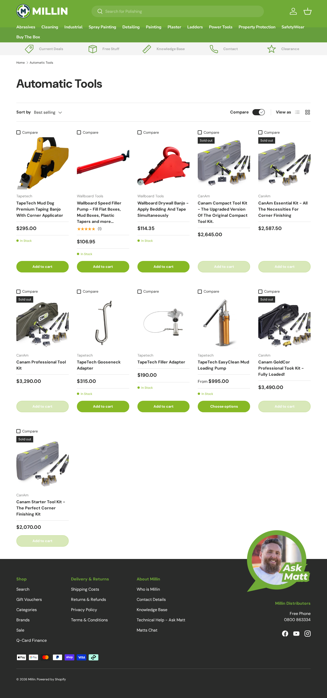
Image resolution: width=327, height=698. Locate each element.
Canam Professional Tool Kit (41, 365)
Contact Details (151, 599)
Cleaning (49, 27)
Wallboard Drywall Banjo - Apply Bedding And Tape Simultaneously (163, 209)
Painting (153, 27)
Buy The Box (28, 37)
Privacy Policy (84, 609)
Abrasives (25, 27)
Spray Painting (102, 27)
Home (20, 62)
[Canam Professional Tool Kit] (42, 322)
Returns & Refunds (88, 599)
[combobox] (177, 11)
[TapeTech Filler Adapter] (163, 322)
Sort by (23, 112)
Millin (32, 679)
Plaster (174, 27)
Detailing (131, 27)
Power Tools (220, 27)
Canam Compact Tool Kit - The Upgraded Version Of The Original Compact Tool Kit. (223, 212)
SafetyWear (293, 27)
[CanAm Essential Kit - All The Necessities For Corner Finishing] (284, 163)
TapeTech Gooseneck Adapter (99, 365)
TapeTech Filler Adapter (161, 362)
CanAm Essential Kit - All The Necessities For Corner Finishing (283, 209)
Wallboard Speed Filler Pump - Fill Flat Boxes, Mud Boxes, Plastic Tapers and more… (99, 212)
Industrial (73, 27)
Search (22, 589)
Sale (20, 630)
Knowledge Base (152, 609)
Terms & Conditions (89, 620)
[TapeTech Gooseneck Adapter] (103, 322)
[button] (307, 11)
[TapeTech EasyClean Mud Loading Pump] (224, 322)
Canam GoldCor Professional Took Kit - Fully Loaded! (281, 368)
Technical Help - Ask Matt (161, 620)
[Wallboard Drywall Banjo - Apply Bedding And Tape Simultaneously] (163, 163)
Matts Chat (147, 630)
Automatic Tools (41, 62)
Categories (26, 609)
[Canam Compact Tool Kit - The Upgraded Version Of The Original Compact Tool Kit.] (224, 163)
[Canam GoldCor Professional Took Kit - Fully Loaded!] (284, 322)
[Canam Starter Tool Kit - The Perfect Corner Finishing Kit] (42, 462)
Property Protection (257, 27)
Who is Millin (148, 589)
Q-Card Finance (31, 640)
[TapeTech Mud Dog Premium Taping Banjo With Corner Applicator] (42, 163)
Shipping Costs (85, 589)
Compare (239, 112)
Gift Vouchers (29, 599)
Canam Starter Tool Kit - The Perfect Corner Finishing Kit (40, 508)
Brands (23, 620)
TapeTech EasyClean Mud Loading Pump (223, 365)
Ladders (195, 27)
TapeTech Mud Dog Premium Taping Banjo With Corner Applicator (39, 209)
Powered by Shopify (51, 679)
